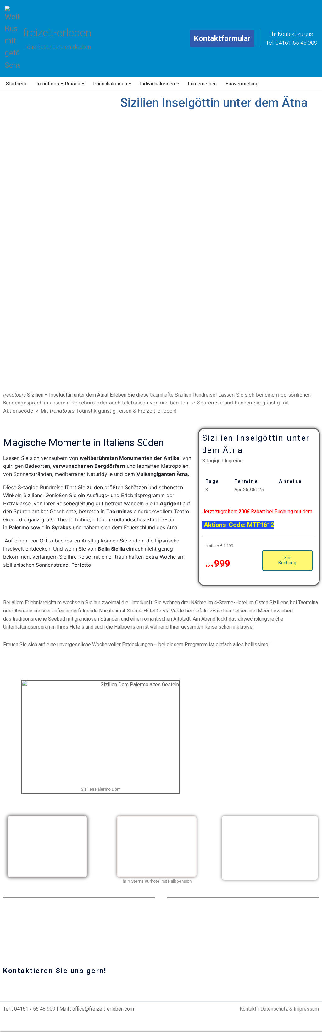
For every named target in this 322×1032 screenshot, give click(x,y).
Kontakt (248, 1009)
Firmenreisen (202, 84)
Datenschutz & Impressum (289, 1009)
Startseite (17, 84)
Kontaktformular (222, 38)
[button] (83, 83)
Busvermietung (241, 84)
